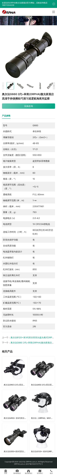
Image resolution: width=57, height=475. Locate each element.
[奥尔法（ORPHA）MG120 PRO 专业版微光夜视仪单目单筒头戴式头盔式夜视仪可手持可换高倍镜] (42, 405)
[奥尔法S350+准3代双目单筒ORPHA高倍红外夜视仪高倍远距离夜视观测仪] (15, 438)
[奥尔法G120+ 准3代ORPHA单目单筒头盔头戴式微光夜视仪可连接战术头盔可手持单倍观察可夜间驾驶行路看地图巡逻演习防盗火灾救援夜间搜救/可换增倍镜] (42, 438)
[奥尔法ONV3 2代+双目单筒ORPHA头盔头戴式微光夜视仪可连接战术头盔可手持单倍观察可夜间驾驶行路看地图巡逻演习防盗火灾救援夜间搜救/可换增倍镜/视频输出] (15, 372)
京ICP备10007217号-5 (34, 464)
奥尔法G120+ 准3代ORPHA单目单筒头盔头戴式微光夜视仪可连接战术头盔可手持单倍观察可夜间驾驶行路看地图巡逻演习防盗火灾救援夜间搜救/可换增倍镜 (43, 451)
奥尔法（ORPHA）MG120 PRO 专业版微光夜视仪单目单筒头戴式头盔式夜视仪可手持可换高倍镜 (43, 418)
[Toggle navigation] (53, 12)
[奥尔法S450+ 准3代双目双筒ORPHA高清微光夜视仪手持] (15, 405)
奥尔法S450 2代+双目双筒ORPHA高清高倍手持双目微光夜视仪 (43, 385)
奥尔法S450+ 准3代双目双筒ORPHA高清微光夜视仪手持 (16, 418)
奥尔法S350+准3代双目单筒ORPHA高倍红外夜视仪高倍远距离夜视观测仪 (16, 451)
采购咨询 (28, 106)
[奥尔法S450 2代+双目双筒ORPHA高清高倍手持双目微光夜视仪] (42, 372)
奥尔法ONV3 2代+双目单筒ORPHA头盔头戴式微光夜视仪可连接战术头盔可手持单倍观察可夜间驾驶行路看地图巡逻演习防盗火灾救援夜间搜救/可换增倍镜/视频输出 (16, 385)
